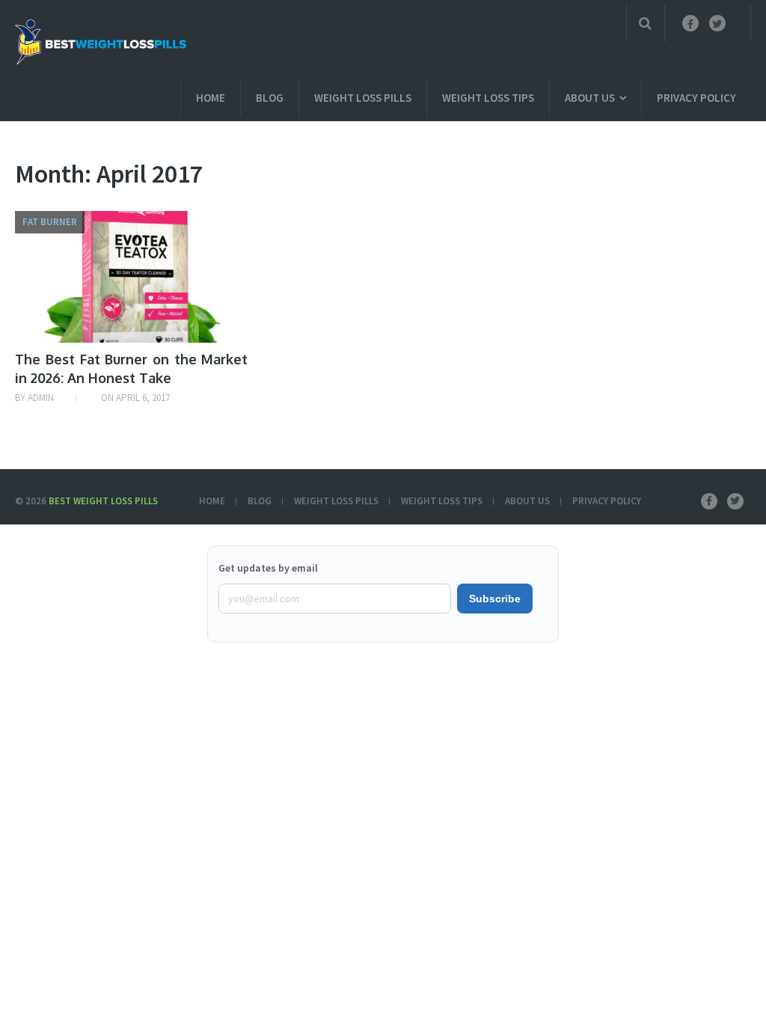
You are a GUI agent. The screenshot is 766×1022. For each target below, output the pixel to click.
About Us (590, 98)
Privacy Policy (696, 98)
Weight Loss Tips (488, 98)
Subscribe (495, 599)
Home (210, 98)
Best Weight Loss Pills (103, 501)
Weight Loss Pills (362, 98)
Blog (270, 98)
